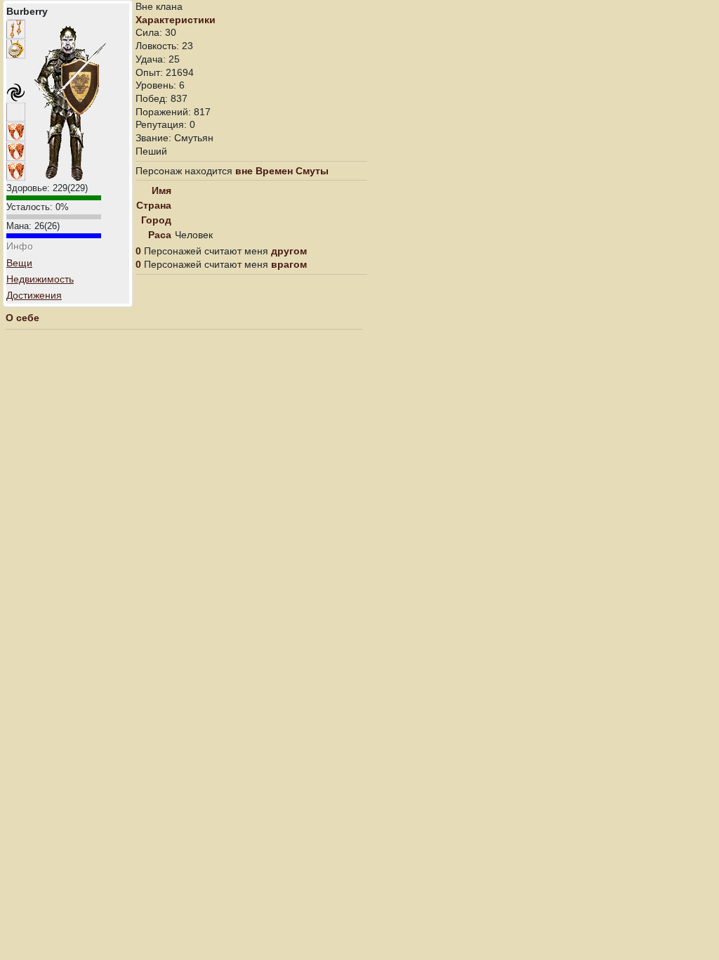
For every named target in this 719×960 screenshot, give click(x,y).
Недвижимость (40, 279)
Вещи (19, 262)
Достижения (34, 295)
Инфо (19, 246)
